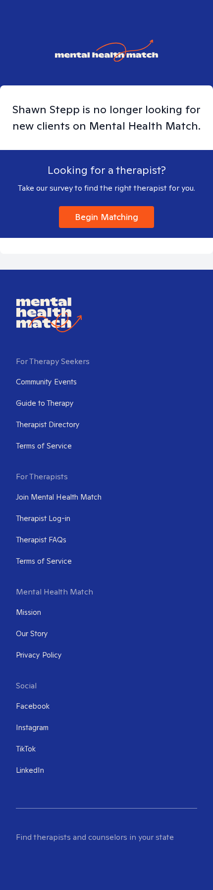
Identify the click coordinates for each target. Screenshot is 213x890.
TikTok (26, 748)
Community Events (46, 381)
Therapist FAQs (41, 539)
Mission (28, 612)
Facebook (33, 706)
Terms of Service (44, 445)
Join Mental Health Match (59, 497)
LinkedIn (30, 770)
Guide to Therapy (45, 403)
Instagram (32, 727)
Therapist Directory (48, 424)
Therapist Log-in (43, 518)
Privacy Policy (39, 655)
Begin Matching (106, 216)
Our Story (32, 633)
